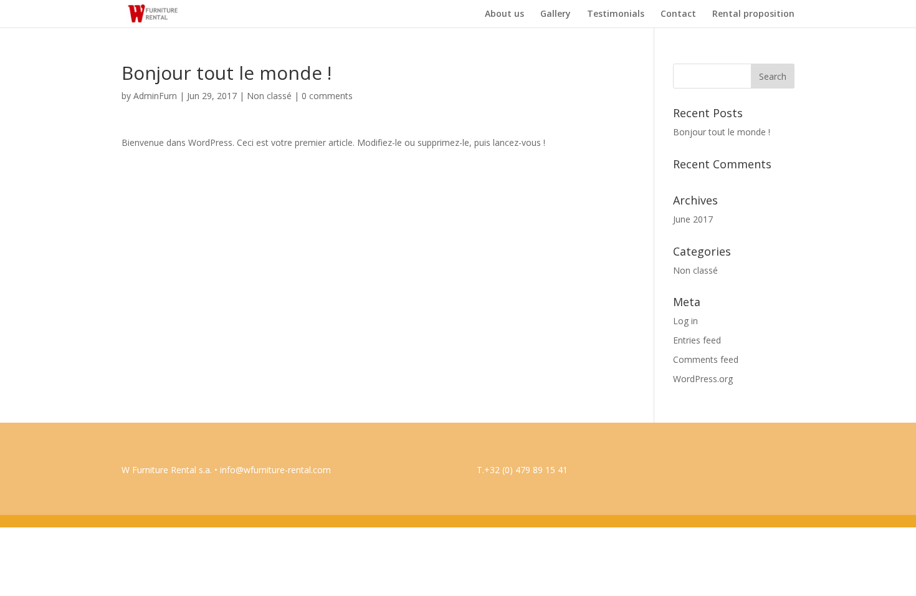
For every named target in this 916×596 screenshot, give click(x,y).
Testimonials (615, 14)
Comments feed (705, 359)
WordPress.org (703, 379)
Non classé (269, 96)
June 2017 (693, 219)
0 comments (327, 96)
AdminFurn (155, 96)
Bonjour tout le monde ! (721, 132)
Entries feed (697, 340)
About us (504, 14)
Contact (678, 14)
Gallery (555, 14)
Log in (685, 321)
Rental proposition (753, 14)
